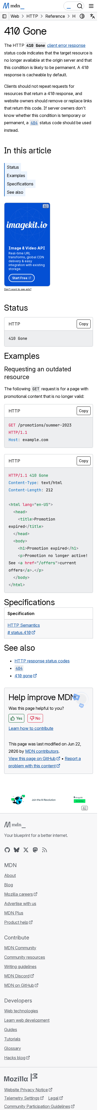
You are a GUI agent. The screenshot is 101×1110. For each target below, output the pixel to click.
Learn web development (26, 1020)
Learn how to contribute (31, 728)
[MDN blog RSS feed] (44, 850)
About (10, 875)
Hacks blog (14, 1057)
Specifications (20, 183)
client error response (66, 45)
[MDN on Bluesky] (16, 850)
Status (13, 167)
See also (15, 192)
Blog (8, 884)
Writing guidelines (20, 966)
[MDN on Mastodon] (35, 850)
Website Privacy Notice (26, 1089)
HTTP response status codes (42, 660)
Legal (53, 1098)
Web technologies (21, 1010)
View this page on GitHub (32, 758)
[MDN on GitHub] (7, 850)
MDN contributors (42, 751)
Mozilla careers (18, 894)
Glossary (12, 1048)
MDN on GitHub (19, 985)
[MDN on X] (26, 850)
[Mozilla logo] (20, 1077)
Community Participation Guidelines (37, 1106)
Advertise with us (20, 903)
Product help (16, 922)
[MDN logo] (15, 825)
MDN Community (20, 947)
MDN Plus (13, 912)
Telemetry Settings (21, 1098)
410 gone (23, 675)
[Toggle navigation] (91, 6)
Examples (16, 175)
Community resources (24, 957)
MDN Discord (17, 976)
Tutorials (12, 1039)
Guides (10, 1029)
